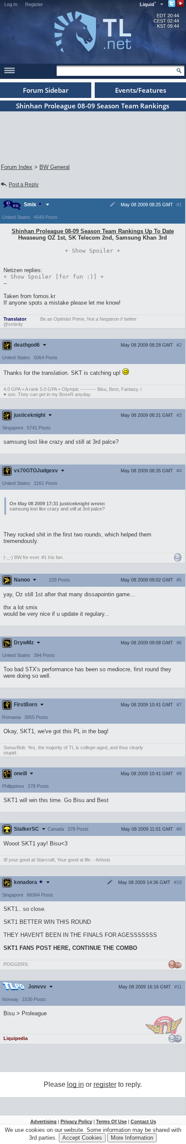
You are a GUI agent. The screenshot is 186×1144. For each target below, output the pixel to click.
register (104, 1084)
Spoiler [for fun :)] (53, 276)
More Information (132, 1137)
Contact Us (143, 1121)
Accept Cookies (82, 1137)
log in (75, 1084)
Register (34, 4)
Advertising (43, 1121)
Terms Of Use (111, 1121)
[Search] (179, 70)
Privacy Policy (76, 1121)
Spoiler (92, 250)
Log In (10, 4)
